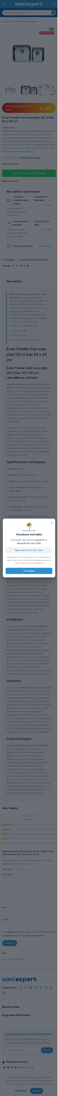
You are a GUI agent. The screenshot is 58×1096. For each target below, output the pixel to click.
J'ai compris (29, 571)
